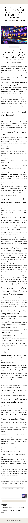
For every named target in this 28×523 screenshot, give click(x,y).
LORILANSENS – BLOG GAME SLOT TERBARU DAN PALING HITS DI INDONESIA (14, 12)
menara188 (4, 504)
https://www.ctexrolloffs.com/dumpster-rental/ (12, 507)
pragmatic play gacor (19, 488)
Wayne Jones (18, 62)
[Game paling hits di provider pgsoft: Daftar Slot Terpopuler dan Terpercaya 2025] (24, 496)
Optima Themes (18, 520)
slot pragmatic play (6, 489)
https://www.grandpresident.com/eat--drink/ (12, 508)
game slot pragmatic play (8, 488)
